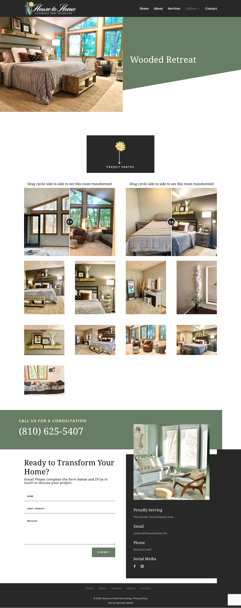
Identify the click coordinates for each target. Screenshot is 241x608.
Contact (211, 9)
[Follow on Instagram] (142, 566)
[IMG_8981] (146, 355)
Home (144, 9)
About (158, 9)
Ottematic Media (124, 602)
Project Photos (120, 167)
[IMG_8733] (44, 395)
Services (174, 9)
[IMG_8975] (197, 355)
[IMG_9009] (95, 314)
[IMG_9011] (44, 314)
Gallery (191, 9)
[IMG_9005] (197, 314)
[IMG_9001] (146, 314)
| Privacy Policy (140, 598)
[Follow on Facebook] (135, 566)
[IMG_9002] (95, 355)
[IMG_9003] (44, 355)
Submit (104, 552)
